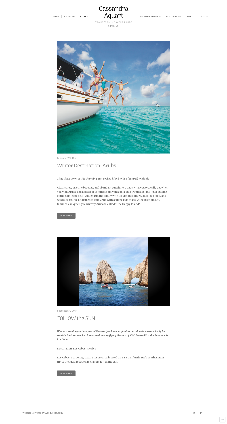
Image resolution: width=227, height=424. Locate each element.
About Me (69, 17)
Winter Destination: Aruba (86, 166)
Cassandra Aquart (113, 12)
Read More (66, 215)
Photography (174, 17)
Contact (203, 17)
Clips (83, 17)
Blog (189, 17)
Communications (148, 17)
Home (56, 17)
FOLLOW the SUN (76, 318)
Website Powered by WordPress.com (42, 412)
